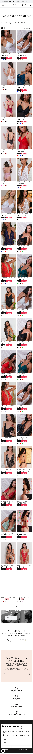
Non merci (6, 747)
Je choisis (16, 747)
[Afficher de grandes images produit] (2, 28)
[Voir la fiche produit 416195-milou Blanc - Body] (24, 169)
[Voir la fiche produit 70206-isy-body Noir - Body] (8, 457)
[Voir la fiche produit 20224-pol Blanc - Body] (24, 41)
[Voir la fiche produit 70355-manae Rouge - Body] (24, 553)
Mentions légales (8, 749)
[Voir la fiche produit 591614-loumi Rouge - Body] (8, 393)
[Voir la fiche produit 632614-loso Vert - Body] (24, 265)
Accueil (10, 10)
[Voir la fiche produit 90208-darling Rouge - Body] (24, 521)
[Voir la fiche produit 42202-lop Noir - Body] (24, 425)
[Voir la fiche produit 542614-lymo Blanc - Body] (8, 585)
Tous (5, 22)
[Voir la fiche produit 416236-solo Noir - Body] (24, 329)
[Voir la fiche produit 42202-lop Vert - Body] (8, 521)
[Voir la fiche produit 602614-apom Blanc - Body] (8, 201)
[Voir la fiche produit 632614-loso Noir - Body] (24, 233)
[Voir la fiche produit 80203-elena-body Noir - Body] (8, 297)
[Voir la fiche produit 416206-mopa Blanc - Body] (8, 41)
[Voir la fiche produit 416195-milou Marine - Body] (8, 233)
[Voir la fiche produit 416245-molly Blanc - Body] (8, 73)
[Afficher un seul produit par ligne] (4, 28)
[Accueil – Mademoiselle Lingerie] (12, 5)
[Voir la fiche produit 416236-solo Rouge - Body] (8, 361)
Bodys (14, 10)
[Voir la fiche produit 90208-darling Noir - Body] (24, 489)
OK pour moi (26, 747)
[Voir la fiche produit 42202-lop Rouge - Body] (8, 489)
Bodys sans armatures (22, 10)
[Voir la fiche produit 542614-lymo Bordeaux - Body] (24, 585)
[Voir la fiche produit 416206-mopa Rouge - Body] (24, 137)
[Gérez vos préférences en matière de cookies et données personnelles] (3, 751)
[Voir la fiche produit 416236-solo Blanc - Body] (24, 297)
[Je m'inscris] (29, 674)
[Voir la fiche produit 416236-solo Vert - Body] (24, 361)
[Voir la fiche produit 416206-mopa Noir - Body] (24, 105)
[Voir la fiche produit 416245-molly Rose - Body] (8, 169)
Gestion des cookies (16, 751)
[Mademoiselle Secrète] (22, 640)
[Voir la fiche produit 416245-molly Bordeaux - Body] (8, 105)
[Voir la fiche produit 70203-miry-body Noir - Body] (8, 425)
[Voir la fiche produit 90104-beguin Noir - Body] (24, 457)
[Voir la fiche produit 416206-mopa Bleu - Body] (24, 73)
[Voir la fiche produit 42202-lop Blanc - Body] (24, 393)
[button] (26, 5)
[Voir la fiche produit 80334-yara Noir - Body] (8, 553)
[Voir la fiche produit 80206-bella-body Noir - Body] (8, 329)
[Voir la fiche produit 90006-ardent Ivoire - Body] (24, 201)
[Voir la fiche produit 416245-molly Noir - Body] (8, 137)
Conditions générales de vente (21, 749)
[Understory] (9, 640)
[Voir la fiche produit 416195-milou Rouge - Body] (8, 265)
